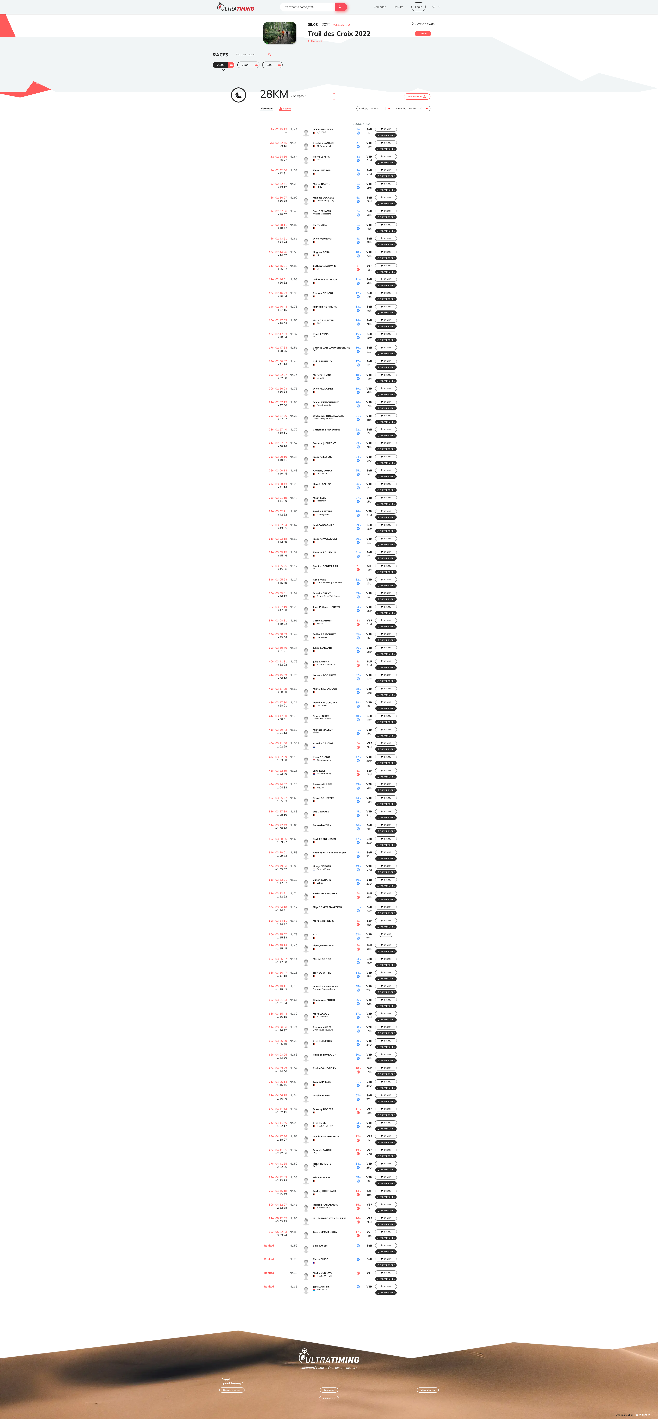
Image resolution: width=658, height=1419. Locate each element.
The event (316, 41)
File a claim (415, 96)
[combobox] (409, 108)
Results (287, 108)
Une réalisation (624, 1415)
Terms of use (329, 1398)
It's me (387, 129)
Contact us (329, 1390)
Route (424, 33)
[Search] (341, 7)
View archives (428, 1390)
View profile (387, 135)
